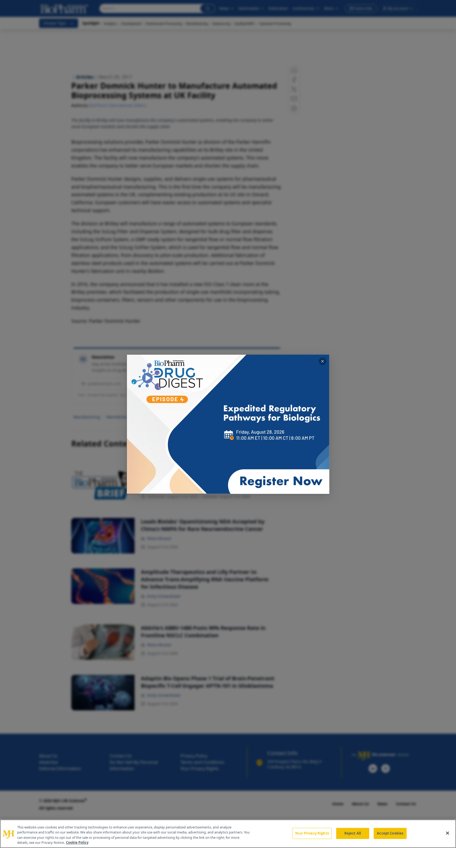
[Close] (447, 833)
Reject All (352, 833)
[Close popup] (322, 361)
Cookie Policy (77, 842)
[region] (228, 833)
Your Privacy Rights (312, 833)
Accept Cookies (390, 833)
